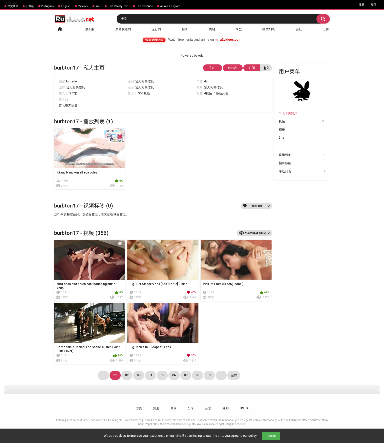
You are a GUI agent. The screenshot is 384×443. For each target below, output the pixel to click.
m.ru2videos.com (228, 39)
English (65, 6)
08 (197, 375)
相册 (185, 29)
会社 (299, 29)
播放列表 (268, 29)
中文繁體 (13, 6)
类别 (212, 29)
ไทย (98, 6)
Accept (271, 435)
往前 (234, 375)
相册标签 (285, 163)
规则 (225, 408)
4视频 (208, 93)
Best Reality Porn (118, 6)
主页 (139, 408)
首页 (59, 29)
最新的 (89, 29)
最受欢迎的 (123, 29)
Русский (83, 6)
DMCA (244, 408)
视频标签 (302, 155)
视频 (302, 121)
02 (127, 375)
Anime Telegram (170, 6)
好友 (282, 138)
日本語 (30, 6)
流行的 (156, 29)
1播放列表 (221, 93)
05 (162, 375)
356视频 (144, 93)
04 (150, 375)
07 (186, 375)
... (221, 375)
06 (174, 375)
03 (138, 375)
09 (209, 375)
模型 (239, 29)
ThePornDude (144, 6)
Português (47, 6)
